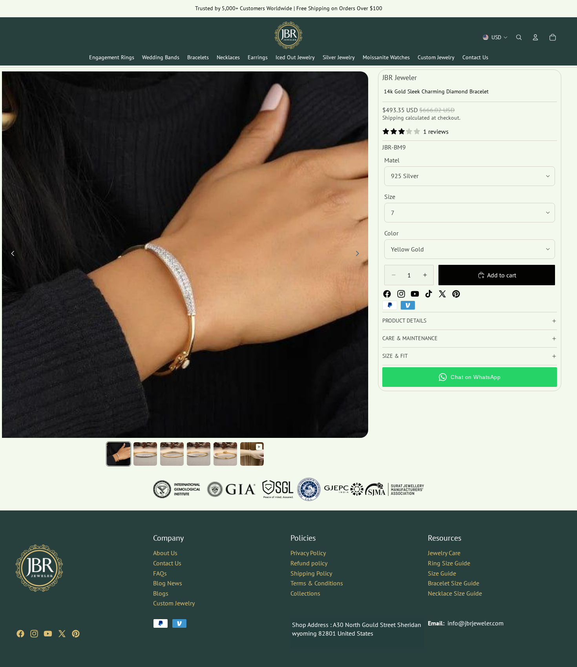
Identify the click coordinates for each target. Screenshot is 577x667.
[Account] (535, 37)
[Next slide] (359, 254)
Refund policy (308, 563)
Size (389, 196)
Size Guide (442, 573)
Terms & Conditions (316, 583)
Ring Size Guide (449, 563)
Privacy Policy (308, 553)
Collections (305, 593)
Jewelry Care (444, 553)
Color (391, 233)
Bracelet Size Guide (453, 583)
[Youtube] (415, 294)
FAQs (160, 573)
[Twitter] (442, 294)
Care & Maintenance (410, 338)
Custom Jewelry (174, 603)
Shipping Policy (311, 573)
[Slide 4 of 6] (198, 454)
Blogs (160, 593)
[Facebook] (387, 294)
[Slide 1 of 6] (118, 454)
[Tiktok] (428, 294)
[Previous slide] (10, 254)
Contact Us (167, 563)
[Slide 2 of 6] (145, 454)
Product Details (404, 320)
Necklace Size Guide (455, 593)
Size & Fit (395, 355)
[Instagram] (401, 294)
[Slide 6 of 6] (252, 454)
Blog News (167, 583)
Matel (392, 160)
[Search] (519, 37)
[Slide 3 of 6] (172, 454)
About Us (165, 553)
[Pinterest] (456, 294)
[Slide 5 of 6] (225, 454)
